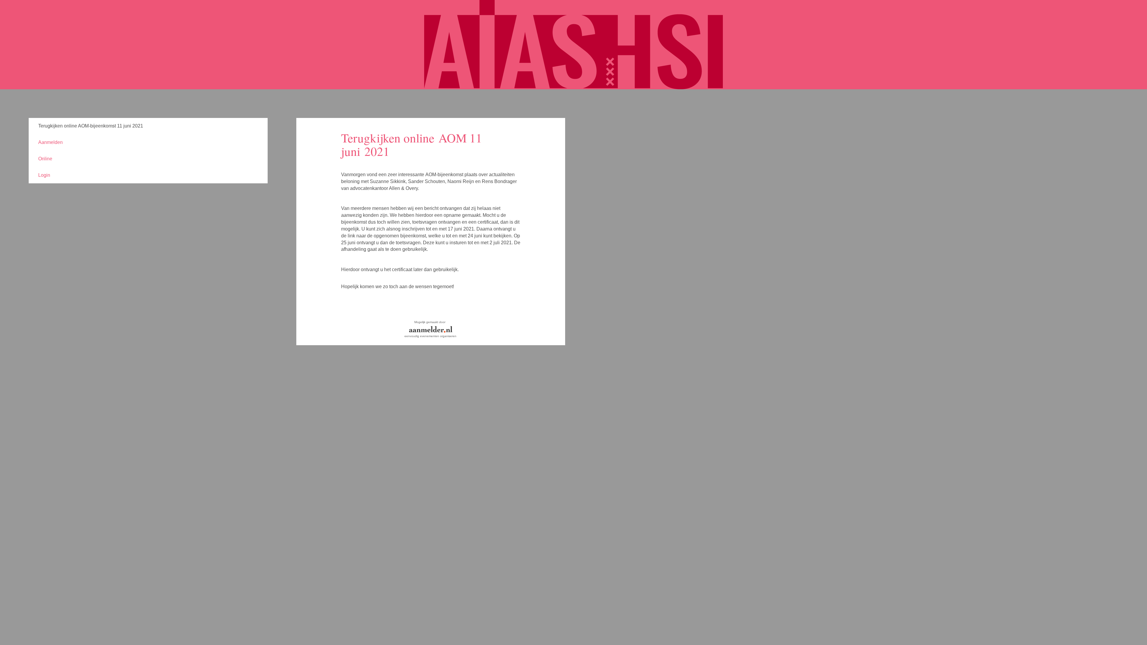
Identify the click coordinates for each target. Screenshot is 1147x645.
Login (44, 175)
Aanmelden (50, 142)
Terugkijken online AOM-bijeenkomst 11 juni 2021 (90, 125)
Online (45, 158)
